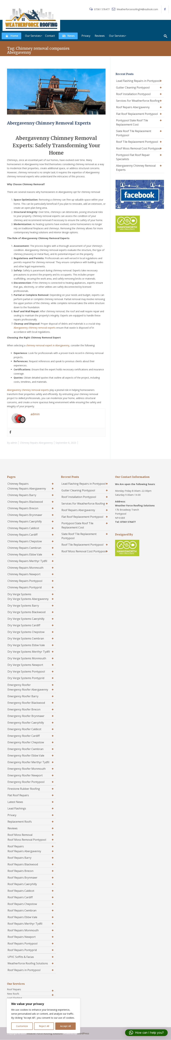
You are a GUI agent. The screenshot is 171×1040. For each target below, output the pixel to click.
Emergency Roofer (19, 685)
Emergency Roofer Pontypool (26, 782)
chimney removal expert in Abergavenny (47, 345)
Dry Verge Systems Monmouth (27, 658)
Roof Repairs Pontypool (22, 943)
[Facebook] (10, 432)
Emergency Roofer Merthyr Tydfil (28, 762)
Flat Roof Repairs (18, 795)
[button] (146, 1032)
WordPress (83, 1033)
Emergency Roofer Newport (25, 775)
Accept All (65, 1026)
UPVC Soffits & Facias (21, 957)
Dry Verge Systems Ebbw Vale (26, 645)
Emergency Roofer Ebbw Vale (26, 755)
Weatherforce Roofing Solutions (28, 963)
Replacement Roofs (20, 821)
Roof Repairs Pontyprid (22, 950)
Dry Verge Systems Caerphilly (26, 619)
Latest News (15, 802)
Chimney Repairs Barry (22, 495)
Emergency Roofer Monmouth (27, 769)
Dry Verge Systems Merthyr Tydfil (29, 651)
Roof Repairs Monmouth (23, 930)
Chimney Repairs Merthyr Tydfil (27, 561)
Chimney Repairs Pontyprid (25, 587)
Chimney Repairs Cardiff (23, 534)
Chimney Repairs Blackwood (25, 502)
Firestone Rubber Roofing (24, 789)
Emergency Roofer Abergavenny (28, 689)
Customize (22, 1026)
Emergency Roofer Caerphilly (26, 722)
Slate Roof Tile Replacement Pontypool (133, 133)
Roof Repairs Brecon (20, 871)
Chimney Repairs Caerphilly (25, 521)
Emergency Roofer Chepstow (26, 742)
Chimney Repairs (18, 484)
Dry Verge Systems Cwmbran (26, 638)
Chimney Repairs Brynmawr (25, 515)
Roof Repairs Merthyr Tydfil (25, 923)
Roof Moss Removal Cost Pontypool (138, 148)
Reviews (13, 828)
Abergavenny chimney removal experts (35, 327)
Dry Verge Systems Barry (23, 605)
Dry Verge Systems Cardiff (24, 625)
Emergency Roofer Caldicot (24, 729)
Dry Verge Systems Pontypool (26, 671)
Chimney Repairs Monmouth (25, 568)
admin (14, 442)
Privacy (12, 815)
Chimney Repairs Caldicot (23, 528)
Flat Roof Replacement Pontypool (137, 114)
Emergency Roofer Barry (23, 696)
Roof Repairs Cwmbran (22, 910)
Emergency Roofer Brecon (24, 709)
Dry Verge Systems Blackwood (26, 612)
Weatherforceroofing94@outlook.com (137, 9)
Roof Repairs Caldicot (21, 891)
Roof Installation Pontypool (133, 94)
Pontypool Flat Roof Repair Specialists (133, 157)
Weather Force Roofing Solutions (45, 1033)
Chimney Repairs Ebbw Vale (25, 554)
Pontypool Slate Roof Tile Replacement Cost (132, 122)
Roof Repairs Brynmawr (22, 877)
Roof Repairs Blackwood (23, 864)
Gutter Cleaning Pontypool (133, 87)
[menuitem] (11, 36)
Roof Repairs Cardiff (20, 897)
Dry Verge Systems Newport (25, 665)
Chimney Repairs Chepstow (25, 541)
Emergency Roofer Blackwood (26, 703)
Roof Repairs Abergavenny (133, 107)
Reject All (44, 1026)
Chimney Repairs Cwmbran (24, 548)
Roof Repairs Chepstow (22, 904)
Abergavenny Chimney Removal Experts (49, 123)
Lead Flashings (17, 808)
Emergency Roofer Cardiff (24, 736)
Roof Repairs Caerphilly (22, 884)
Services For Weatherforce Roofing (138, 101)
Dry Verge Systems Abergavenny (28, 599)
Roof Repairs (16, 846)
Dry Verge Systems (19, 594)
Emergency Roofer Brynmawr (26, 716)
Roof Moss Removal (20, 835)
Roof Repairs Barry (19, 858)
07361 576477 (102, 9)
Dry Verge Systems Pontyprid (26, 678)
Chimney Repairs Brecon (23, 508)
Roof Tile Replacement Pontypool (137, 142)
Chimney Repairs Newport (24, 574)
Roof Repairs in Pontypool (24, 970)
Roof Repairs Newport (22, 937)
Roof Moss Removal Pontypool (27, 839)
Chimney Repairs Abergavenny (36, 442)
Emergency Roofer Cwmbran (25, 749)
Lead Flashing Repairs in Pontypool (138, 81)
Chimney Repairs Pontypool (25, 581)
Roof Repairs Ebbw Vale (22, 917)
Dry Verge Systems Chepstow (26, 632)
